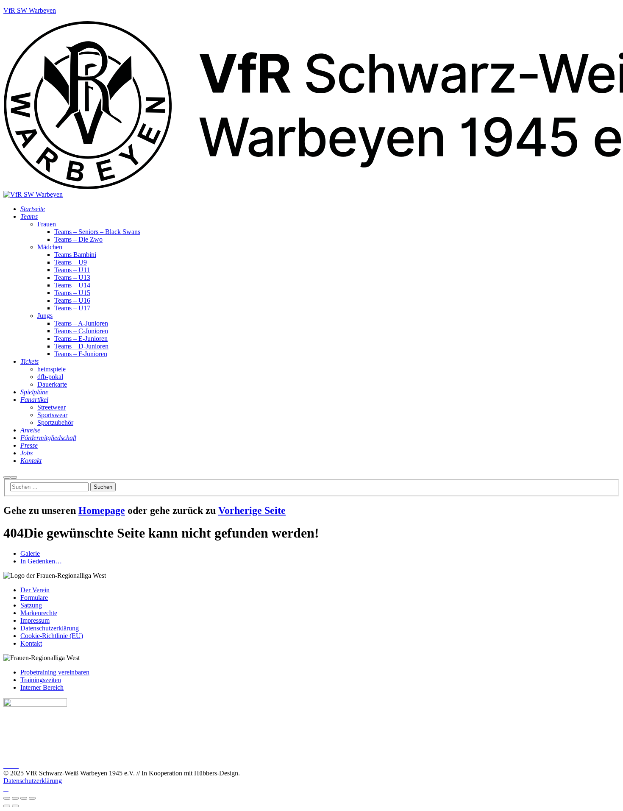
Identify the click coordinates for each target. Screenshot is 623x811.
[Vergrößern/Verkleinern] (6, 798)
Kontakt (31, 643)
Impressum (35, 620)
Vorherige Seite (252, 510)
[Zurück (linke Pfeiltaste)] (6, 806)
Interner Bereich (42, 687)
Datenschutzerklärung (49, 628)
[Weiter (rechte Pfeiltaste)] (15, 806)
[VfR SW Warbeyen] (33, 194)
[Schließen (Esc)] (32, 798)
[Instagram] (11, 765)
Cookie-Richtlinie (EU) (51, 635)
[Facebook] (5, 765)
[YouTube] (16, 765)
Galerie (30, 553)
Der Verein (35, 590)
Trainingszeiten (40, 679)
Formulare (34, 597)
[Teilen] (23, 798)
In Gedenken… (41, 561)
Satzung (31, 605)
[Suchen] (6, 477)
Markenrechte (38, 612)
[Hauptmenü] (13, 477)
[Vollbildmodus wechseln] (15, 798)
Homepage (101, 510)
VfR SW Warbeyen (29, 10)
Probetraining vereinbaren (54, 672)
